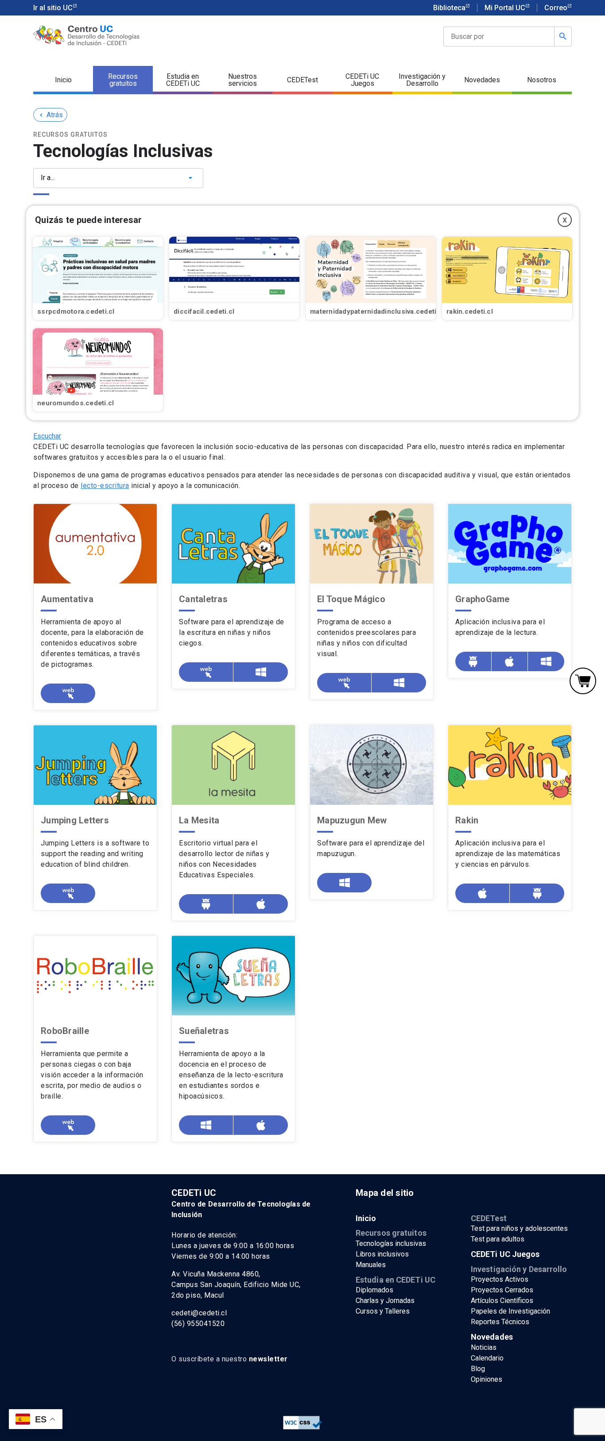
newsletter (268, 1359)
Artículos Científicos (502, 1300)
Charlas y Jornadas (385, 1300)
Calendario (487, 1358)
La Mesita (199, 820)
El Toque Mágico (351, 599)
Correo (555, 8)
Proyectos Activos (499, 1279)
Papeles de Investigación (510, 1311)
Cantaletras (203, 599)
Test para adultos (497, 1239)
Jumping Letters (75, 820)
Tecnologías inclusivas (391, 1243)
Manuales (371, 1264)
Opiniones (486, 1379)
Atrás (50, 115)
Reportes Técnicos (500, 1322)
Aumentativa (67, 599)
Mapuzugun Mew (352, 820)
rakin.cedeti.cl (469, 311)
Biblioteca (449, 8)
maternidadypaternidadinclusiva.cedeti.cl (377, 311)
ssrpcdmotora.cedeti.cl (76, 311)
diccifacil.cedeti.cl (204, 311)
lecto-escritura (105, 485)
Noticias (483, 1347)
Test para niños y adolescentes (519, 1228)
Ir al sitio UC (53, 8)
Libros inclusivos (382, 1254)
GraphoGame (482, 599)
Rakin (466, 820)
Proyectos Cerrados (502, 1290)
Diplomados (374, 1290)
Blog (478, 1368)
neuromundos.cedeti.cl (75, 403)
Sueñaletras (204, 1031)
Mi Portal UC (505, 8)
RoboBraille (65, 1031)
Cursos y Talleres (383, 1311)
